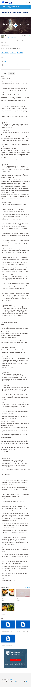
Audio (6, 61)
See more (27, 587)
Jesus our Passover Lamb (11, 65)
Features (3, 681)
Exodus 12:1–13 (5, 45)
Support (27, 681)
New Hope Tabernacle (10, 37)
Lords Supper (5, 644)
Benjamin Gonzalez (6, 631)
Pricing (9, 681)
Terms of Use (20, 681)
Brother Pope (8, 35)
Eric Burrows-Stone (21, 631)
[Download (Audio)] (28, 61)
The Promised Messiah (7, 630)
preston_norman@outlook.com (9, 645)
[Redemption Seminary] (15, 658)
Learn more (25, 7)
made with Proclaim (25, 35)
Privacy (14, 681)
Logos (10, 679)
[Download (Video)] (28, 65)
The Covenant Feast (22, 630)
